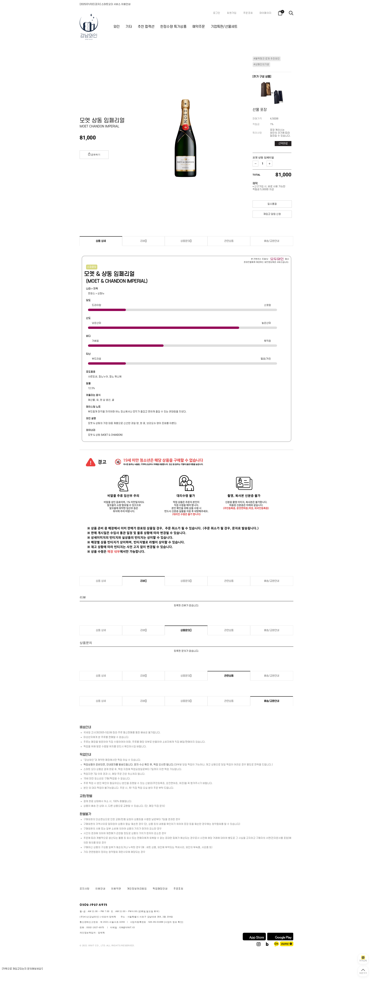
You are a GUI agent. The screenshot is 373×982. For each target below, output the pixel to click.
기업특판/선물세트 (224, 27)
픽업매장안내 (160, 888)
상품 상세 (101, 241)
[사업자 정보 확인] (173, 922)
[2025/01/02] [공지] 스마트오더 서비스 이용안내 (105, 4)
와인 (116, 27)
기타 (128, 27)
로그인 (216, 13)
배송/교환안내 (271, 241)
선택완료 (283, 143)
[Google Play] (280, 939)
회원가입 (231, 13)
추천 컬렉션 (146, 27)
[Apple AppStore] (254, 939)
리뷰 (143, 241)
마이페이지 (265, 13)
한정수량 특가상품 (173, 27)
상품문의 (186, 241)
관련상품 (229, 241)
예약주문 (198, 27)
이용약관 (116, 888)
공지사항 (85, 888)
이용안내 (100, 888)
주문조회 (248, 13)
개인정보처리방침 (137, 888)
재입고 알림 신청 (272, 214)
